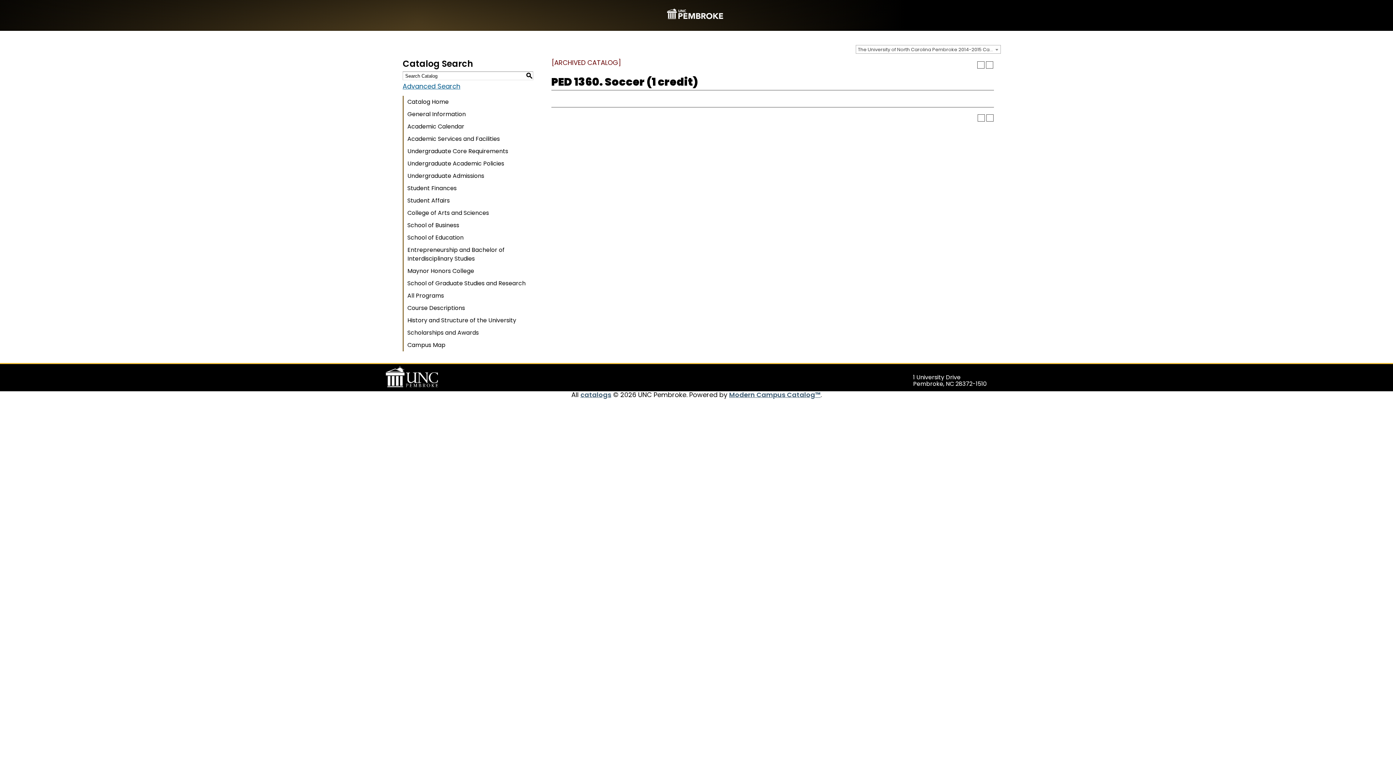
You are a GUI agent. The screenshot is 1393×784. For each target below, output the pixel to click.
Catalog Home (428, 102)
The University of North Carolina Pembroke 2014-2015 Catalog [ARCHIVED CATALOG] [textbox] (929, 49)
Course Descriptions (436, 308)
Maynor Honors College (440, 271)
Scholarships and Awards (443, 332)
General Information (436, 114)
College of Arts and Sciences (448, 213)
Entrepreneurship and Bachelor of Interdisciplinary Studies (456, 254)
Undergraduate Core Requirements (457, 151)
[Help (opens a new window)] (989, 65)
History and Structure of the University (461, 320)
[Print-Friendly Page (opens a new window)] (981, 65)
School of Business (433, 225)
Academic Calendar (435, 126)
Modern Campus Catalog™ (775, 394)
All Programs (425, 295)
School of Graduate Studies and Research (466, 283)
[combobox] (928, 49)
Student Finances (432, 188)
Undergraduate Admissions (445, 176)
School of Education (435, 237)
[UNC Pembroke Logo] (426, 376)
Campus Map (426, 345)
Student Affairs (428, 200)
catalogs (595, 394)
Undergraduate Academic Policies (455, 163)
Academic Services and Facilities (453, 139)
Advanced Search (431, 86)
